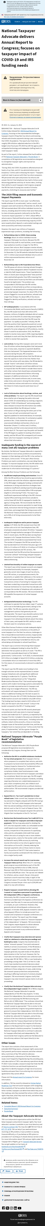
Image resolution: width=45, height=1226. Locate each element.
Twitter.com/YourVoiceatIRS (12, 1149)
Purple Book (8, 1111)
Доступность (23, 1223)
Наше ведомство (11, 1182)
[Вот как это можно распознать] (22, 16)
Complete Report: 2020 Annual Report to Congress (22, 1106)
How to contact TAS (10, 1127)
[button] (28, 22)
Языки (7, 1195)
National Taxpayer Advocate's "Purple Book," (22, 157)
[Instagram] (11, 1207)
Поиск (17, 22)
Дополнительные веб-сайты (17, 1200)
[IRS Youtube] (19, 1207)
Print (21, 1171)
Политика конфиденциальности (22, 1219)
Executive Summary (11, 1109)
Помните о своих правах (14, 1187)
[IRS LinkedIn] (15, 1207)
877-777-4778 (6, 1129)
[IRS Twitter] (7, 1207)
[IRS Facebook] (3, 1207)
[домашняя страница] (5, 21)
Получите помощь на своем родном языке (25, 117)
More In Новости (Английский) (16, 100)
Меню (40, 22)
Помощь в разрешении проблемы (18, 1191)
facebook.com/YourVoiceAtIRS (12, 1147)
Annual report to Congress (22, 1077)
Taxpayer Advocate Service (32, 1142)
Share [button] (8, 1171)
